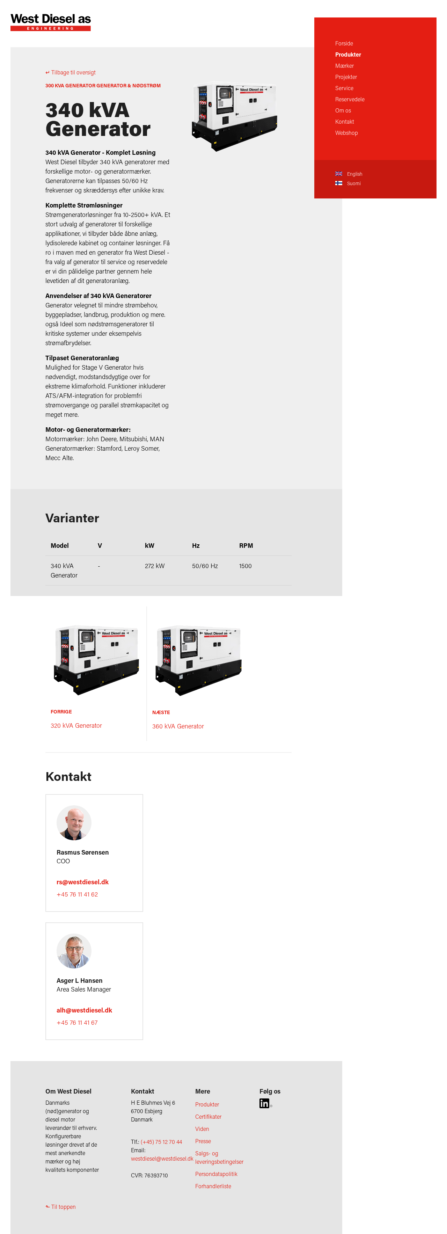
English (354, 173)
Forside (344, 43)
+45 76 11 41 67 (77, 1022)
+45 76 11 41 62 (77, 894)
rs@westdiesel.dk (83, 882)
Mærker (344, 65)
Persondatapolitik (216, 1173)
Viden (202, 1128)
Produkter (348, 54)
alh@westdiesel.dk (84, 1010)
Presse (203, 1141)
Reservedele (350, 99)
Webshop (346, 132)
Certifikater (208, 1116)
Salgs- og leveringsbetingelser (219, 1157)
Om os (343, 110)
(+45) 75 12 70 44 (161, 1141)
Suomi (353, 183)
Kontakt (344, 121)
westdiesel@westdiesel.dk (162, 1158)
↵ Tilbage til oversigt (70, 72)
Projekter (346, 76)
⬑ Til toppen (60, 1206)
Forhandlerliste (213, 1186)
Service (344, 88)
